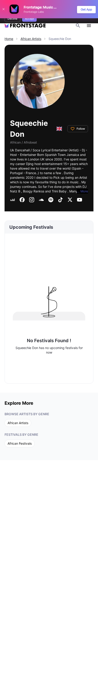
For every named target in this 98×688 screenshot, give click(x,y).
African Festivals (20, 443)
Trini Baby (59, 191)
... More (82, 191)
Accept (29, 18)
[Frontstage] (25, 25)
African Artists (31, 39)
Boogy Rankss (33, 191)
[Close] (3, 9)
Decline (12, 18)
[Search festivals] (78, 25)
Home (9, 39)
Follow (81, 128)
